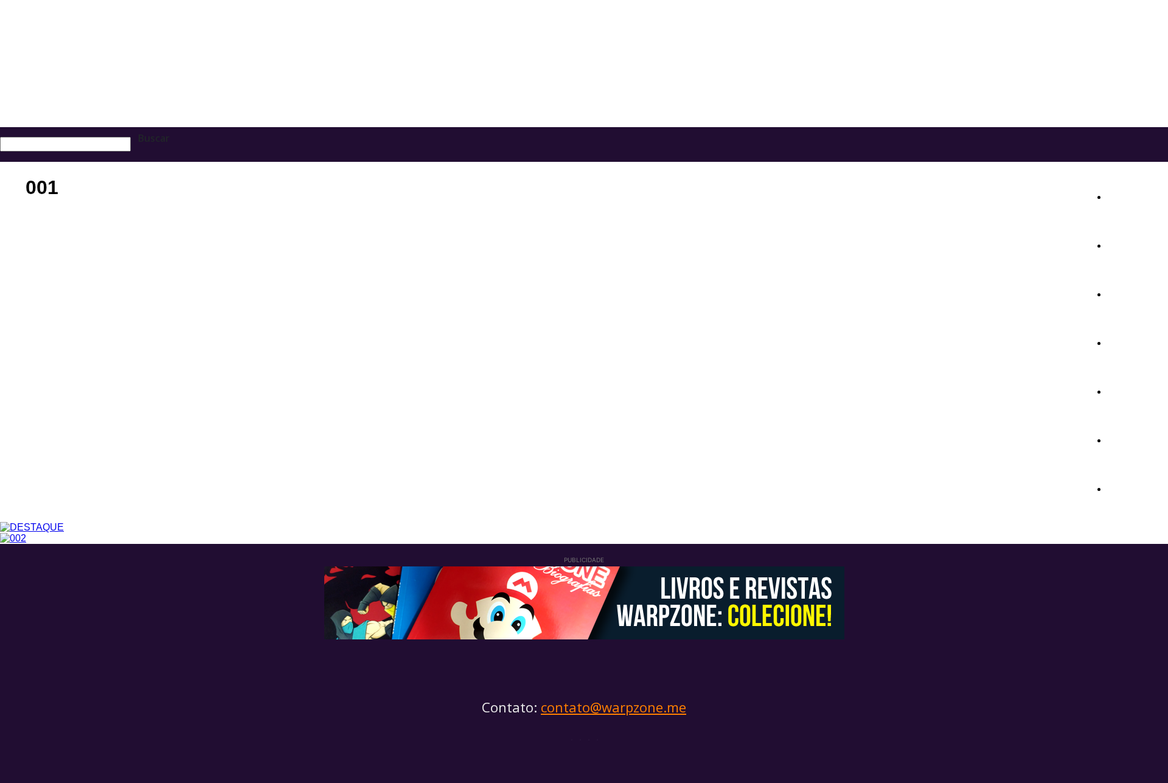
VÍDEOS (1127, 439)
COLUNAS (1133, 341)
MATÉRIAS (1136, 244)
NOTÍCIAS (1134, 195)
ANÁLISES (1135, 293)
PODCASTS (1137, 390)
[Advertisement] (541, 314)
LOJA (1121, 487)
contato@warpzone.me (613, 707)
